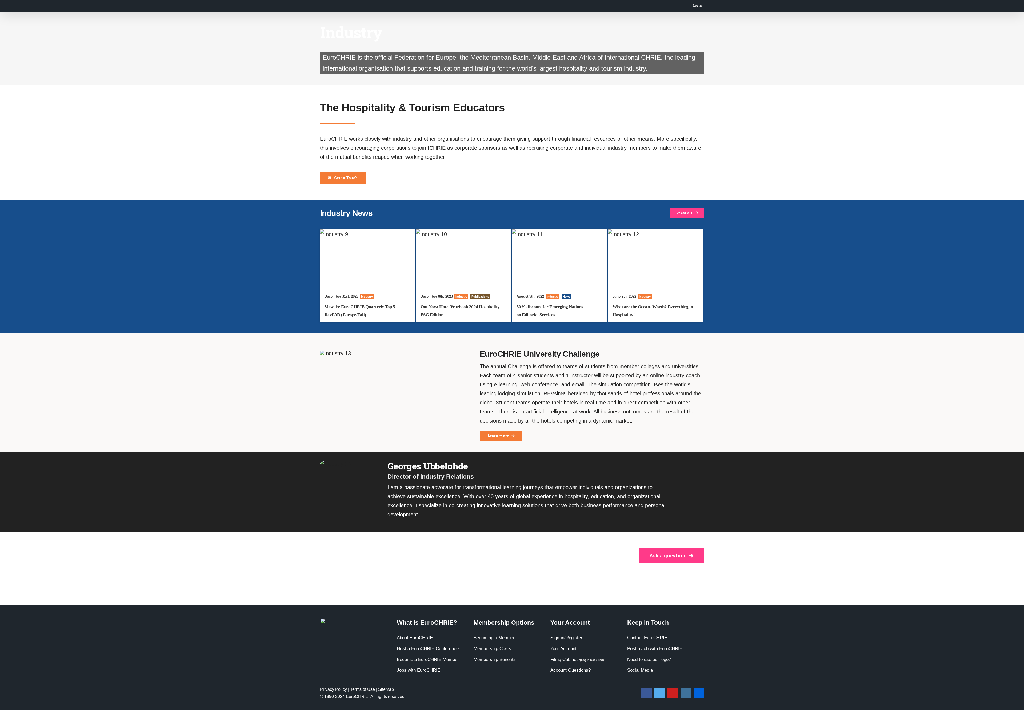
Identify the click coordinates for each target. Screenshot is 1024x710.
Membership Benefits (495, 659)
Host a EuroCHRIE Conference (428, 648)
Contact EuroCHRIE (647, 637)
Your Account (563, 648)
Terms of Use (362, 689)
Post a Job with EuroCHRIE (654, 648)
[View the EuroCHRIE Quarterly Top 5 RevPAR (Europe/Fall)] (367, 259)
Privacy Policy (333, 689)
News (566, 296)
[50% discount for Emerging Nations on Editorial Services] (559, 259)
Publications (480, 296)
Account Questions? (570, 670)
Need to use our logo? (649, 659)
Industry (367, 296)
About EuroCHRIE (415, 637)
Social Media (640, 670)
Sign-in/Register (566, 637)
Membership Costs (492, 648)
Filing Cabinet (577, 659)
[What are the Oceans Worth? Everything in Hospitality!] (655, 259)
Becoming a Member (494, 637)
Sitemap (386, 689)
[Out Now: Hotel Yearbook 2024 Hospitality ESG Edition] (463, 259)
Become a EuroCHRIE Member (428, 659)
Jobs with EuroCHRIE (418, 670)
